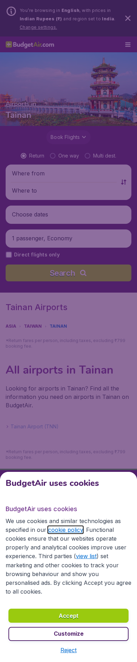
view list (86, 556)
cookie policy (65, 529)
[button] (68, 650)
